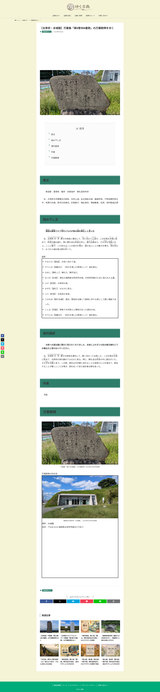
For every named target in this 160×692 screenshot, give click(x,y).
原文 (53, 134)
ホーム (65, 685)
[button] (46, 601)
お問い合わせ (102, 685)
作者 (53, 151)
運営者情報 (57, 685)
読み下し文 (56, 140)
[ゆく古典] (80, 7)
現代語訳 (55, 146)
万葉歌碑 (55, 157)
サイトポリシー (74, 685)
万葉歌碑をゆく (46, 31)
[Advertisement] (80, 51)
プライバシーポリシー (89, 685)
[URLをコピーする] (113, 601)
